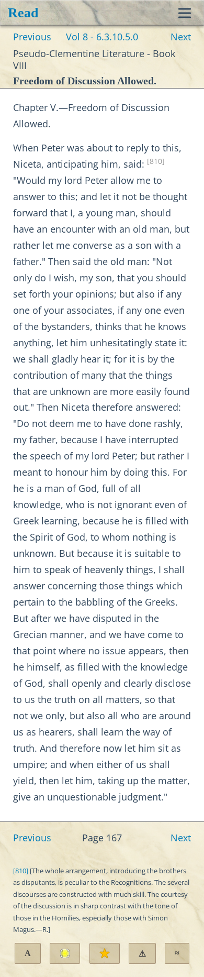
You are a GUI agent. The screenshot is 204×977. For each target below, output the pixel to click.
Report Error (142, 953)
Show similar (177, 953)
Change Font (28, 953)
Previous (32, 36)
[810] (156, 161)
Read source (65, 953)
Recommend (104, 953)
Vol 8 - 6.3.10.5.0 (102, 36)
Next (181, 36)
